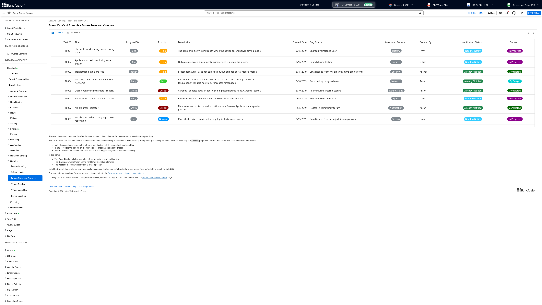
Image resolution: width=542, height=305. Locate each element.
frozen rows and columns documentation (126, 173)
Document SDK (401, 5)
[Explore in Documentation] (522, 13)
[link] (527, 190)
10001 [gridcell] (68, 50)
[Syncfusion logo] (13, 4)
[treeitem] (24, 73)
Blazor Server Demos (23, 12)
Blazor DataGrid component (154, 177)
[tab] (56, 33)
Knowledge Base (86, 186)
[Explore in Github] (514, 13)
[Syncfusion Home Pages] (527, 190)
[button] (390, 5)
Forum (67, 186)
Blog (75, 186)
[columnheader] (62, 42)
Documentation (55, 186)
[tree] (23, 160)
